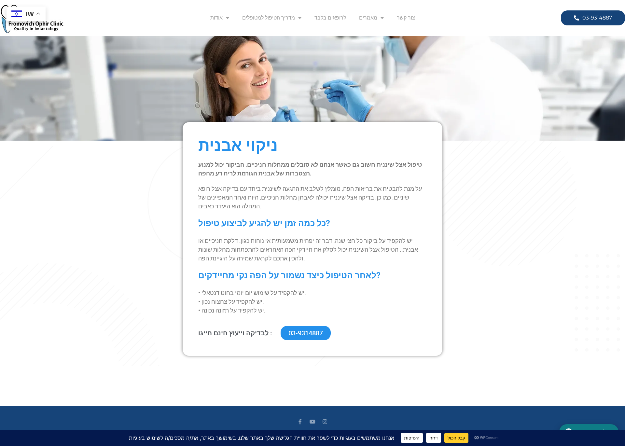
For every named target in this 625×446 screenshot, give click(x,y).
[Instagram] (324, 421)
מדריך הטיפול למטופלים (268, 18)
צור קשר (406, 18)
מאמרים (368, 18)
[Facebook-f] (300, 421)
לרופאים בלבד (330, 18)
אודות (216, 18)
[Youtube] (312, 421)
